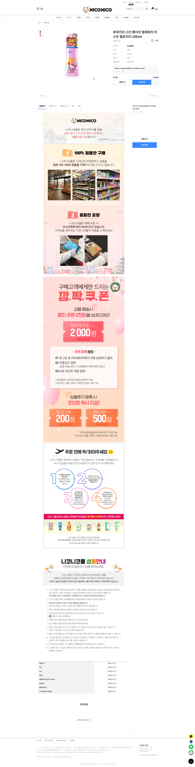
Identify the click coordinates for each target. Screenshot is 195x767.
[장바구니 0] (152, 8)
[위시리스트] (155, 82)
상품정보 (42, 106)
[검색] (146, 9)
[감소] (116, 71)
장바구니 (122, 82)
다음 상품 (152, 96)
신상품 (78, 17)
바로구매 (142, 82)
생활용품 (107, 17)
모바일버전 (72, 740)
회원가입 (131, 2)
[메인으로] (39, 22)
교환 (79, 106)
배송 (73, 106)
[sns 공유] (156, 40)
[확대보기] (94, 78)
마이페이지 (138, 2)
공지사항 (136, 17)
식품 (116, 17)
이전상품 (42, 96)
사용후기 (52, 106)
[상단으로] (191, 761)
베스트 (69, 17)
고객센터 (146, 2)
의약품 (97, 17)
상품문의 (64, 106)
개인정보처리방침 (61, 740)
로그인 (125, 2)
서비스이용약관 (48, 740)
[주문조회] (156, 8)
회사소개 (39, 740)
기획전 (88, 17)
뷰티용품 (125, 17)
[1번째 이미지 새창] (40, 33)
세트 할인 (59, 17)
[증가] (123, 71)
